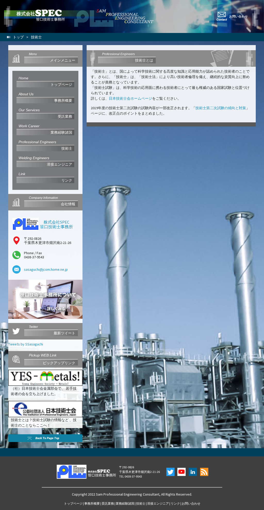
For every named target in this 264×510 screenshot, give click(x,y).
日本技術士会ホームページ (130, 98)
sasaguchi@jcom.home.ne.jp (46, 269)
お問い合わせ (191, 503)
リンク (175, 503)
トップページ (73, 503)
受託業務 (108, 503)
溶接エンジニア (158, 503)
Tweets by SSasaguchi (25, 344)
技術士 (140, 503)
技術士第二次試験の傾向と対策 (220, 108)
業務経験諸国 (125, 503)
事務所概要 (92, 503)
